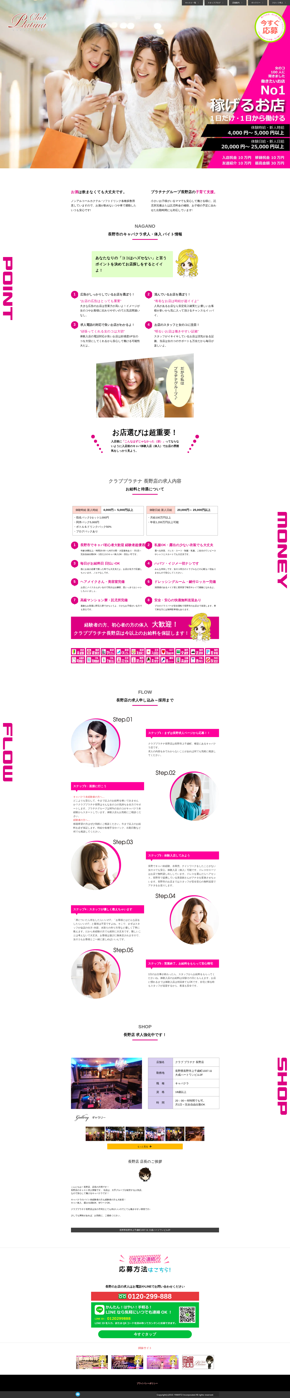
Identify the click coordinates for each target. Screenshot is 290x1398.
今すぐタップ (145, 1334)
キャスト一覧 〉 (192, 3)
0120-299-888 (150, 1296)
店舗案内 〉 (237, 3)
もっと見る (142, 1146)
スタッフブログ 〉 (216, 3)
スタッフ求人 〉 (279, 3)
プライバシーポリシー (147, 1383)
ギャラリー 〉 (257, 3)
